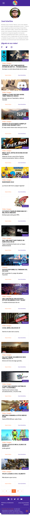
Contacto (26, 504)
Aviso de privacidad (23, 502)
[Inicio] (15, 3)
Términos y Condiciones (7, 502)
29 (18, 491)
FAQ (2, 504)
